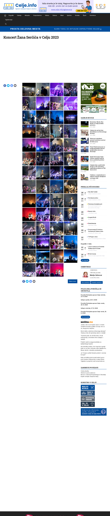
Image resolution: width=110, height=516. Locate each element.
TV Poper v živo (93, 236)
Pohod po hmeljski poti (95, 204)
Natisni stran (72, 281)
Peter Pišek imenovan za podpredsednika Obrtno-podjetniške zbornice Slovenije (97, 149)
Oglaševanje (8, 19)
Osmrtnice (93, 15)
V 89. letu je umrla (95, 272)
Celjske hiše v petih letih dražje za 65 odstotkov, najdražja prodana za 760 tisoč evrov (98, 167)
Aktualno (27, 15)
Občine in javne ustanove (88, 373)
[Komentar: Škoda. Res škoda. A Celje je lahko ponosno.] (85, 124)
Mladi (62, 15)
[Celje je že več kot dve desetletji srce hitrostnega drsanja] (85, 133)
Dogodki (11, 15)
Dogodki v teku (86, 244)
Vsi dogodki (85, 260)
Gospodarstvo (37, 15)
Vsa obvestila (85, 317)
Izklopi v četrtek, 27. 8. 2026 (89, 308)
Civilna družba (85, 371)
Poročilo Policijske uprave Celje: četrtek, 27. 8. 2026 (93, 295)
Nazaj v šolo (91, 211)
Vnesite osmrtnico (97, 282)
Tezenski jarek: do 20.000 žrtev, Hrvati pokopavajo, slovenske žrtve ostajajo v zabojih (92, 337)
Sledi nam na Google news (11, 85)
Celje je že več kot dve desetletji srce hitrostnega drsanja (98, 132)
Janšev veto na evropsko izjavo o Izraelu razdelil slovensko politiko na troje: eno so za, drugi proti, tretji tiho (93, 326)
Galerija (19, 15)
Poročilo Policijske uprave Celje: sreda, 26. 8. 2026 (93, 304)
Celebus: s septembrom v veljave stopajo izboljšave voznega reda (98, 176)
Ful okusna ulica (93, 198)
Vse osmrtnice (86, 282)
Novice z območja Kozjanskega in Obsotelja (93, 374)
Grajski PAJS (92, 217)
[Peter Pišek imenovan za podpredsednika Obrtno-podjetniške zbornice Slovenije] (85, 149)
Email (15, 85)
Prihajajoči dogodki (90, 187)
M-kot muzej (92, 254)
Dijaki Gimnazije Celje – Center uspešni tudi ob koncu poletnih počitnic (97, 158)
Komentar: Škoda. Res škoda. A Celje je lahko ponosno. (97, 123)
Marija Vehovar (96, 275)
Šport (84, 15)
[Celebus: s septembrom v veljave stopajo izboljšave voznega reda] (85, 177)
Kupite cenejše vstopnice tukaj (89, 376)
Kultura (47, 15)
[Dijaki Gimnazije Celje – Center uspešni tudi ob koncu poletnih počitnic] (85, 159)
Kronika (77, 15)
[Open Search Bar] (5, 24)
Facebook (4, 85)
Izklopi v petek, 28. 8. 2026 (89, 300)
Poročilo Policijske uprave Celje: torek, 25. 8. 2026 (94, 312)
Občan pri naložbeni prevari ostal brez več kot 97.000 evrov (97, 140)
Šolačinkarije (92, 223)
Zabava (55, 15)
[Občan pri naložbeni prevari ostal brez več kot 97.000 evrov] (85, 141)
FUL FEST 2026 (92, 192)
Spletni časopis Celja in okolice (5, 15)
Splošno (69, 15)
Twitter (8, 85)
